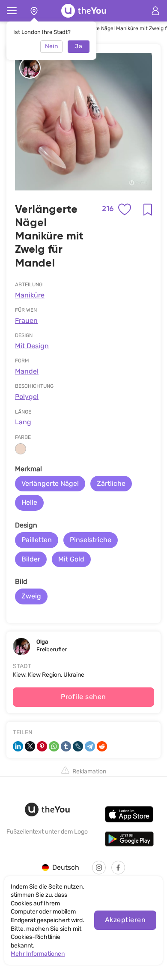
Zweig (31, 596)
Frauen (26, 320)
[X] (30, 746)
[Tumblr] (66, 746)
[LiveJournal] (78, 746)
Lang (23, 422)
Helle (29, 502)
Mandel (27, 371)
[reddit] (102, 746)
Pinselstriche (90, 540)
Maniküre (30, 295)
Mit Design (32, 346)
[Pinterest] (42, 746)
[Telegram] (90, 746)
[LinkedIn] (18, 746)
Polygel (27, 397)
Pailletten (36, 540)
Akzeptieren (125, 920)
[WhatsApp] (54, 746)
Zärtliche (111, 483)
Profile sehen (83, 697)
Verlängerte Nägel (50, 483)
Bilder (30, 559)
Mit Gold (71, 559)
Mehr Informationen (38, 953)
